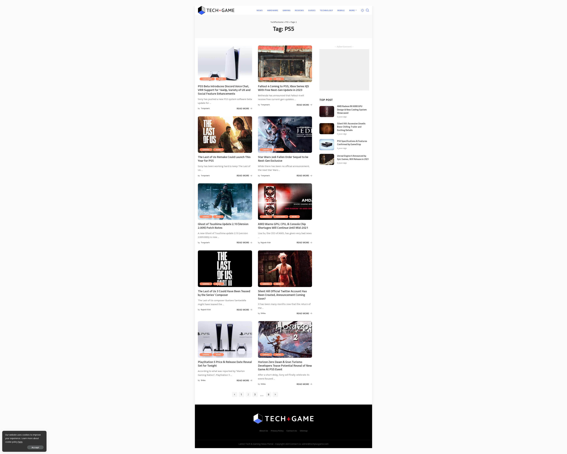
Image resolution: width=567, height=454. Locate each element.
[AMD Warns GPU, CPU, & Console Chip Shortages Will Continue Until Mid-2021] (285, 201)
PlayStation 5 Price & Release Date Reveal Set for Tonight (225, 364)
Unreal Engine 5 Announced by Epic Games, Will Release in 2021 (353, 157)
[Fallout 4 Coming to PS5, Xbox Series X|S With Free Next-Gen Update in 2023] (285, 63)
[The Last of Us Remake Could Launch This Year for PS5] (225, 134)
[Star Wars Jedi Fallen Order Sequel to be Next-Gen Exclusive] (285, 134)
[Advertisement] (344, 70)
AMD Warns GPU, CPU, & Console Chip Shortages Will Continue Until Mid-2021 (283, 226)
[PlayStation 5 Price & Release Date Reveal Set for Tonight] (225, 339)
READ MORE (243, 108)
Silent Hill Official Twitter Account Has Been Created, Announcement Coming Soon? (282, 295)
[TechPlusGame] (216, 10)
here (20, 441)
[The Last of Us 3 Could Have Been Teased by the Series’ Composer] (225, 268)
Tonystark (205, 108)
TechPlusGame (276, 22)
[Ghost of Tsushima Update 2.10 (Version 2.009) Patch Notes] (225, 201)
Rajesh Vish (266, 242)
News (221, 79)
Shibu (263, 313)
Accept (35, 447)
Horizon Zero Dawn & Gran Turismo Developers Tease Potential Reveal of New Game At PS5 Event (285, 365)
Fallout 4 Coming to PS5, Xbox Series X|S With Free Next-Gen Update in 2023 (283, 88)
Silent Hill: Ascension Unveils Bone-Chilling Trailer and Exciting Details (351, 127)
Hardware (207, 79)
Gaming (266, 79)
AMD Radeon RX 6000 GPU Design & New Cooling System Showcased (352, 110)
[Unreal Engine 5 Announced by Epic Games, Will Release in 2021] (326, 159)
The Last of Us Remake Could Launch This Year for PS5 (224, 159)
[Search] (367, 10)
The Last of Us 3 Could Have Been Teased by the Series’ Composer (224, 293)
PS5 (287, 22)
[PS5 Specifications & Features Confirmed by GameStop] (326, 144)
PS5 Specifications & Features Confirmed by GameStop (352, 142)
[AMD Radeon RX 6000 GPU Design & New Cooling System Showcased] (326, 111)
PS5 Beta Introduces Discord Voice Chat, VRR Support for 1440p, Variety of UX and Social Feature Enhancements (224, 90)
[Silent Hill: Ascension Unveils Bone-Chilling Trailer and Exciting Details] (326, 128)
